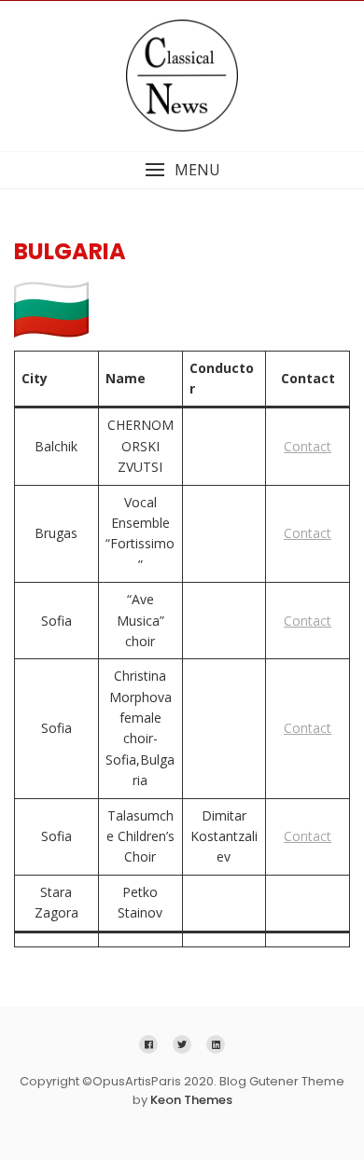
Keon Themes (191, 1100)
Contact (307, 446)
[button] (182, 170)
